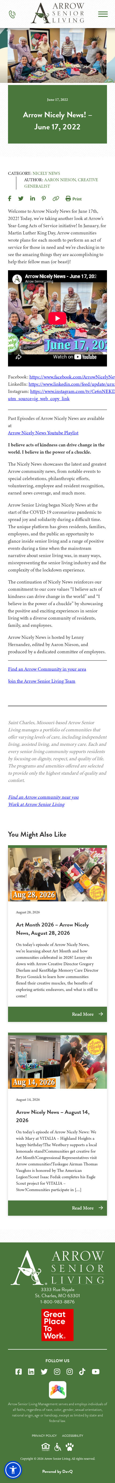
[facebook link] (19, 1372)
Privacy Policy (44, 1435)
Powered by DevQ (57, 1471)
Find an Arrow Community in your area (47, 669)
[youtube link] (95, 1372)
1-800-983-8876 (57, 1301)
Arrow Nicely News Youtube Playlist (43, 433)
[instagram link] (57, 1372)
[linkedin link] (31, 1372)
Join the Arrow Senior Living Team (41, 681)
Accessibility (72, 1435)
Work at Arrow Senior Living (36, 804)
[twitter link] (44, 1372)
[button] (13, 1470)
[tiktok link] (82, 1372)
